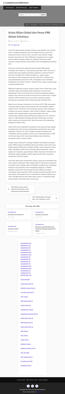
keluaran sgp (10, 7)
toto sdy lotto (25, 352)
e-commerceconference (16, 2)
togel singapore (34, 7)
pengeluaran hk (25, 245)
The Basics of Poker (13, 229)
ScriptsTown (39, 391)
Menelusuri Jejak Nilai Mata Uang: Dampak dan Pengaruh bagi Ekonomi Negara (45, 228)
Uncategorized (14, 45)
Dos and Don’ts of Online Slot (16, 214)
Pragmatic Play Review (41, 214)
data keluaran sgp (21, 7)
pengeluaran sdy (26, 365)
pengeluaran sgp (26, 243)
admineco (25, 41)
